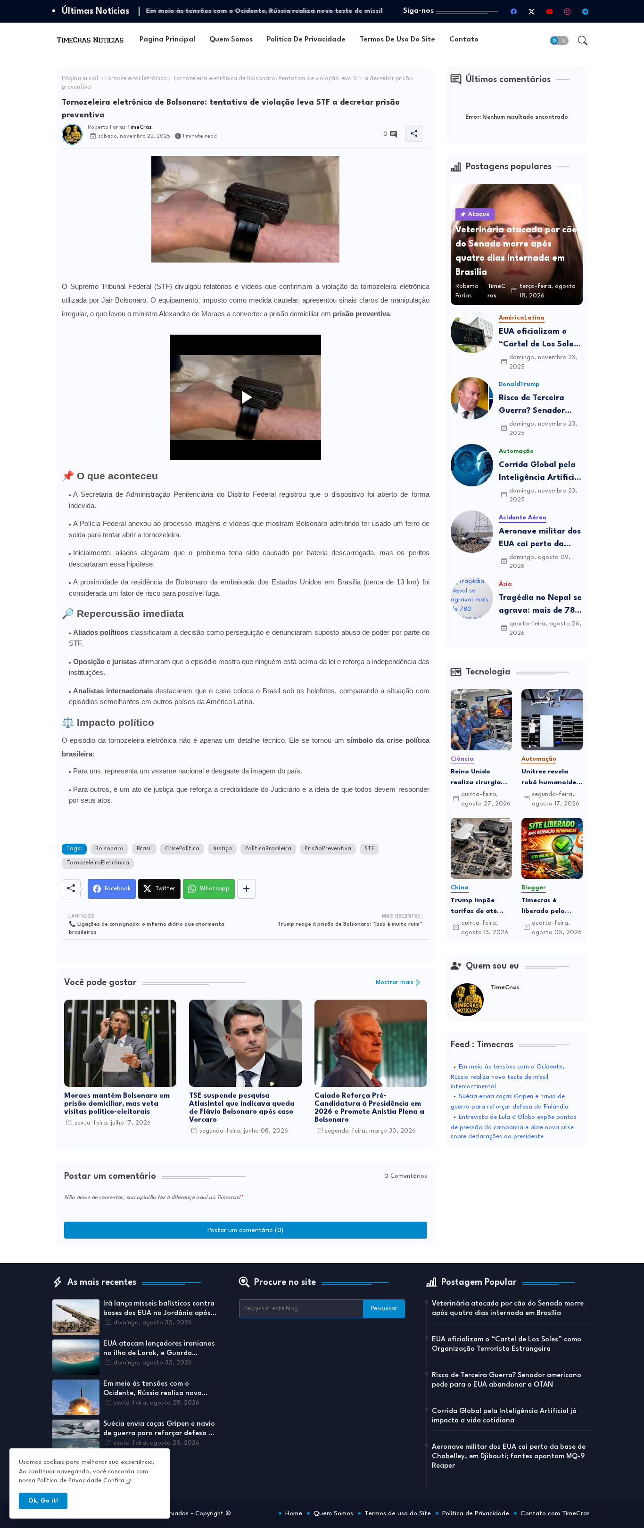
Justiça (222, 849)
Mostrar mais (394, 982)
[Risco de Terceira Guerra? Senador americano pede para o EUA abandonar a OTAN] (472, 398)
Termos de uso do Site (397, 39)
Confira (113, 1481)
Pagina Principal (167, 39)
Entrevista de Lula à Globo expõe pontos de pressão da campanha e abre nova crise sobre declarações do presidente (514, 1127)
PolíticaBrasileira (268, 849)
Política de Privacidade (475, 1513)
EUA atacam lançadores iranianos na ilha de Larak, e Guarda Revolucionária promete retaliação (160, 1349)
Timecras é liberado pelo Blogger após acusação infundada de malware (543, 906)
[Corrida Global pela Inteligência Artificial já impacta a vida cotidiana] (472, 465)
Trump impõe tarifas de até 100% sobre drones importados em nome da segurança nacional (476, 906)
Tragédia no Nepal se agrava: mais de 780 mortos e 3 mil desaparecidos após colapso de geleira (540, 605)
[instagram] (567, 11)
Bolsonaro (109, 849)
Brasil (144, 849)
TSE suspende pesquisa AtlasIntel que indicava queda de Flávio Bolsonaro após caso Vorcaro (242, 1108)
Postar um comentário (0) (245, 1230)
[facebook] (513, 11)
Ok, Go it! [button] (43, 1501)
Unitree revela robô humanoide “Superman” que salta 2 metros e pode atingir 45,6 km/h (549, 778)
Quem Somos (231, 39)
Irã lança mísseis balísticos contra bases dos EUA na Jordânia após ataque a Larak (159, 1309)
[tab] (167, 40)
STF (369, 849)
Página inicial (80, 79)
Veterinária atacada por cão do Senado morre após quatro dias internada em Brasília (508, 1308)
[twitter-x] (531, 11)
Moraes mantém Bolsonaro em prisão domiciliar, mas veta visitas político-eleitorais (117, 1104)
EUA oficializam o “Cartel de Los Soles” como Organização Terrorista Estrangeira (540, 339)
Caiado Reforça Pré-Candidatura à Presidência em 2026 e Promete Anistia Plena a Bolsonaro (369, 1108)
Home (293, 1513)
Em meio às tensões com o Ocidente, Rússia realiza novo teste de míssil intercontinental (507, 1077)
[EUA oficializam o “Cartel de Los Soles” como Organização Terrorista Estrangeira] (472, 332)
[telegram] (585, 11)
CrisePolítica (182, 849)
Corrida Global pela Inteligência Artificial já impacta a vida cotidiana (540, 472)
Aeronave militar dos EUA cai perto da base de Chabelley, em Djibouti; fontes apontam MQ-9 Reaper (540, 538)
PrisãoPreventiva (328, 849)
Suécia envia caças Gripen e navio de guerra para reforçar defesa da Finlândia (160, 1429)
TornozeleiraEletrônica (135, 79)
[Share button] (246, 889)
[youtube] (549, 11)
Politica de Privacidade (306, 39)
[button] (559, 40)
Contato (464, 39)
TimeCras (505, 988)
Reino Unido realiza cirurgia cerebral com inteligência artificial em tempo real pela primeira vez (477, 778)
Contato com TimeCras (555, 1513)
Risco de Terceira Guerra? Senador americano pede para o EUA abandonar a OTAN (540, 405)
